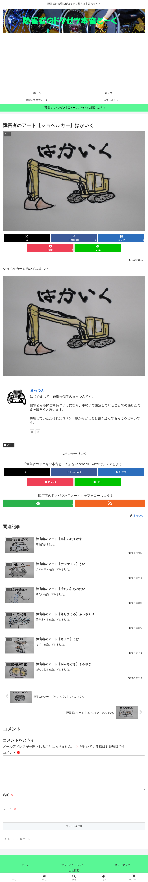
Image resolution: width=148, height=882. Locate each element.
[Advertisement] (74, 62)
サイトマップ (122, 865)
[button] (137, 620)
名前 (8, 795)
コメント (11, 752)
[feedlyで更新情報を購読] (32, 431)
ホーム (25, 865)
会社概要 (74, 870)
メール (10, 809)
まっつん (37, 390)
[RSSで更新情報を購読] (38, 431)
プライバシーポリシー (74, 865)
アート (10, 445)
